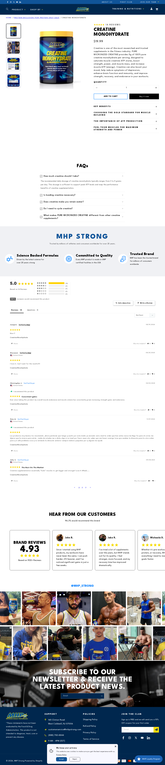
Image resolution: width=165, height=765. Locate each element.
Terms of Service (91, 739)
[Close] (115, 746)
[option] (56, 57)
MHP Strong (19, 761)
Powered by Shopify (33, 761)
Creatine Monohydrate (74, 18)
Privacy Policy (89, 733)
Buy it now (144, 96)
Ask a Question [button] (124, 303)
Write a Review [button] (146, 303)
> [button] (90, 487)
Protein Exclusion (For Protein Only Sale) (37, 18)
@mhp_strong (82, 586)
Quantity (100, 82)
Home (8, 18)
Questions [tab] (31, 310)
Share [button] (15, 343)
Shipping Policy (90, 720)
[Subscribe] (101, 696)
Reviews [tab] (14, 310)
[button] (148, 2)
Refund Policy (89, 726)
